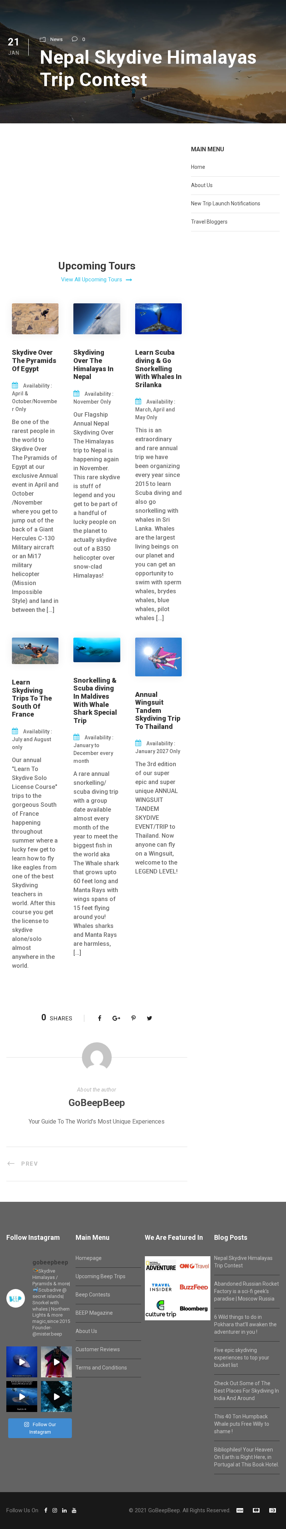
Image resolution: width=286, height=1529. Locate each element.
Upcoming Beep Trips (100, 1276)
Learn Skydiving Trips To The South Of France (32, 698)
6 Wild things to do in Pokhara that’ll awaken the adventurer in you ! (245, 1324)
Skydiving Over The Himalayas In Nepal (93, 364)
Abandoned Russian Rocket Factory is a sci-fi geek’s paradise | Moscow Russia (246, 1291)
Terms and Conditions (101, 1368)
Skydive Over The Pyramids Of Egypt (34, 360)
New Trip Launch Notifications (225, 203)
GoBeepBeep (97, 1102)
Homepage (89, 1258)
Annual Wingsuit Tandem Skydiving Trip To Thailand (157, 710)
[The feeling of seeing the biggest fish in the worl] (21, 1396)
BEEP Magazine (94, 1313)
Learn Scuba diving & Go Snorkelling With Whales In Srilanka (158, 368)
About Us (202, 185)
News (56, 39)
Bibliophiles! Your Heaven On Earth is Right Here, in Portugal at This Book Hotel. (246, 1457)
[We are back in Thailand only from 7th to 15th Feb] (56, 1361)
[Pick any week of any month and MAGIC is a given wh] (56, 1396)
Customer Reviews (98, 1349)
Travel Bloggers (209, 222)
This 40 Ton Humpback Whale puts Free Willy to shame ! (241, 1423)
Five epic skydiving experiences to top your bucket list (241, 1357)
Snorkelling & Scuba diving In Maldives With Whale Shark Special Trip (95, 700)
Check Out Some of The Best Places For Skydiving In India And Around (246, 1390)
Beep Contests (93, 1295)
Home (198, 167)
